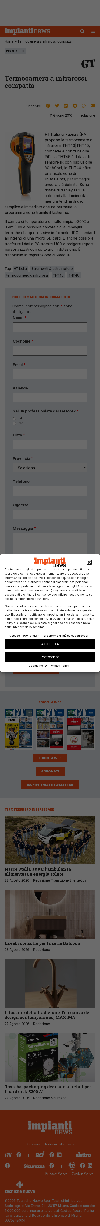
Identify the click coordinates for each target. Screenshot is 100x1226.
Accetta (50, 644)
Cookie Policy (38, 665)
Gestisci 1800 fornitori (24, 635)
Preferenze (50, 657)
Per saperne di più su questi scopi (65, 635)
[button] (89, 562)
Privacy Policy (59, 665)
